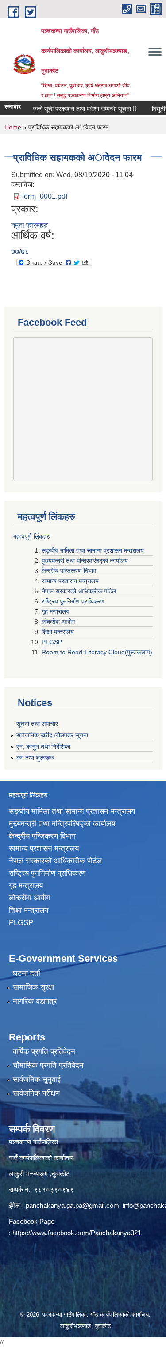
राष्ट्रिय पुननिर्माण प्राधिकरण (74, 601)
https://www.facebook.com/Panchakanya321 (76, 1233)
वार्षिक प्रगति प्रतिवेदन (44, 1051)
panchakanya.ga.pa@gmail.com (72, 1205)
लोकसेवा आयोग (59, 621)
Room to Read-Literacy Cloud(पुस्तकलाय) (97, 652)
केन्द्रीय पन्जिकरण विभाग (70, 570)
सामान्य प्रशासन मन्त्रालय (71, 580)
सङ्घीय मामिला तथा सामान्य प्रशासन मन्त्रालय (93, 550)
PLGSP (53, 641)
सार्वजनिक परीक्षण (36, 1093)
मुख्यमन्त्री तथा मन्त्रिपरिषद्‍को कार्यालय (85, 560)
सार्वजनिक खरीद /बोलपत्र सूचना (52, 735)
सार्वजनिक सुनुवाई (37, 1079)
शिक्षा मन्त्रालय (59, 631)
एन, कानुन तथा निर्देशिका (43, 746)
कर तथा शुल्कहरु (35, 757)
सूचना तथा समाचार (37, 723)
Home (12, 127)
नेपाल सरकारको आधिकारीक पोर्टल (80, 591)
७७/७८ (20, 251)
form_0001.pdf (44, 196)
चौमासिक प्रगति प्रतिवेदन (48, 1065)
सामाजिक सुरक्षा (33, 987)
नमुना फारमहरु (29, 225)
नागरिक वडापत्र (35, 1001)
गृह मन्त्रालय (56, 611)
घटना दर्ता (26, 973)
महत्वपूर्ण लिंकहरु (31, 536)
